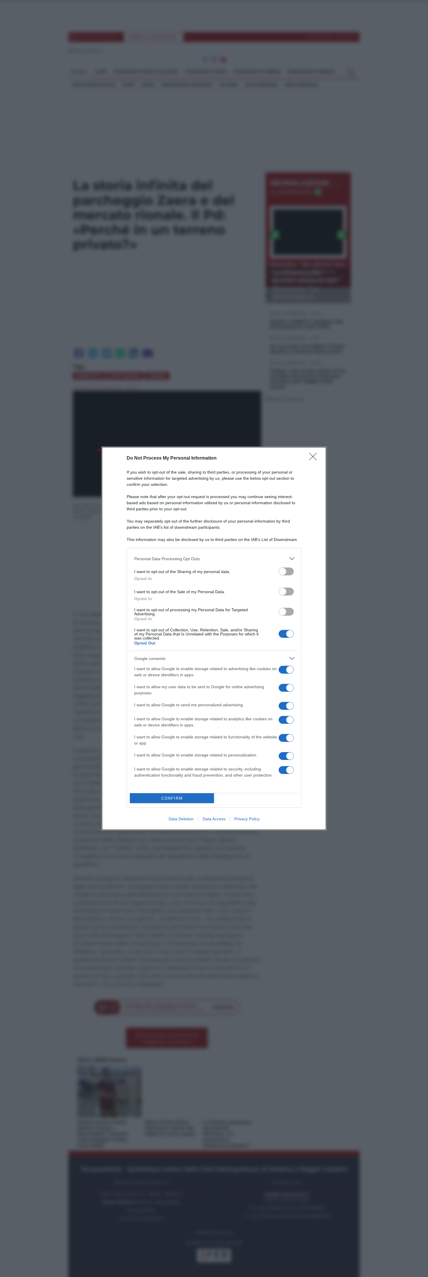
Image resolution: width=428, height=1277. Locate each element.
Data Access (214, 819)
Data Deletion (181, 819)
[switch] (286, 571)
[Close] (314, 458)
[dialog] (214, 638)
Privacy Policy (247, 819)
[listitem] (214, 559)
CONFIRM (172, 798)
